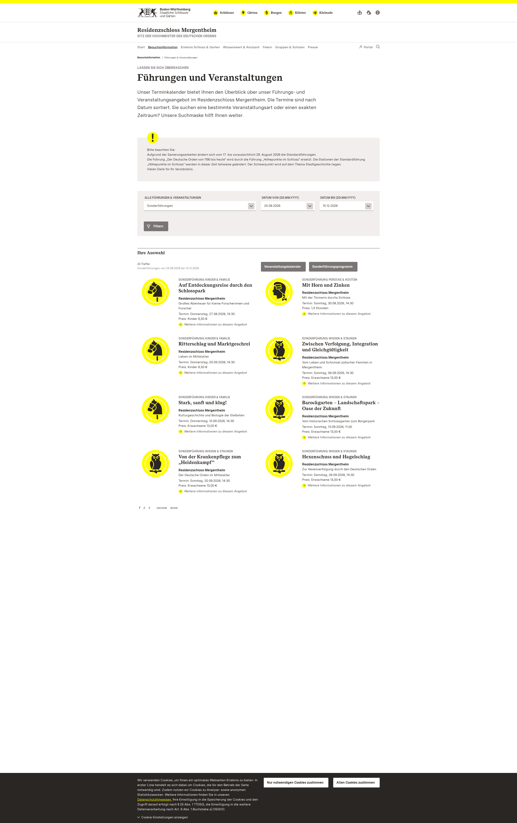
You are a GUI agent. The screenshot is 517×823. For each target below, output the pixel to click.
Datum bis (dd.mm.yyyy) (337, 197)
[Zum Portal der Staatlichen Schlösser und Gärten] (163, 12)
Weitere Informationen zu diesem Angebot (215, 324)
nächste (162, 507)
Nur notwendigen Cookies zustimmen (295, 782)
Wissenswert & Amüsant (241, 47)
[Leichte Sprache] (359, 13)
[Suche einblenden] (378, 47)
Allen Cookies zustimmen (355, 782)
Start (141, 47)
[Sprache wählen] (377, 13)
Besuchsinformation (163, 47)
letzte (174, 507)
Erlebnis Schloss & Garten (200, 47)
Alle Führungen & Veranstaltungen (173, 197)
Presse (313, 47)
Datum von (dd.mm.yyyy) (280, 197)
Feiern (267, 47)
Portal (368, 47)
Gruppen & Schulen (290, 47)
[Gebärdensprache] (368, 13)
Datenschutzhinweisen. (154, 799)
